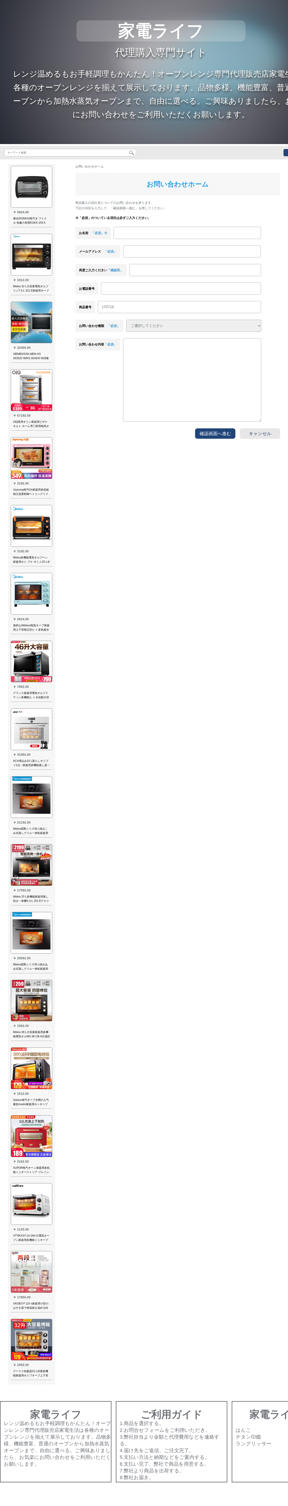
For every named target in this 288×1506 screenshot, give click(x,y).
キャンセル (260, 433)
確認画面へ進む (215, 433)
